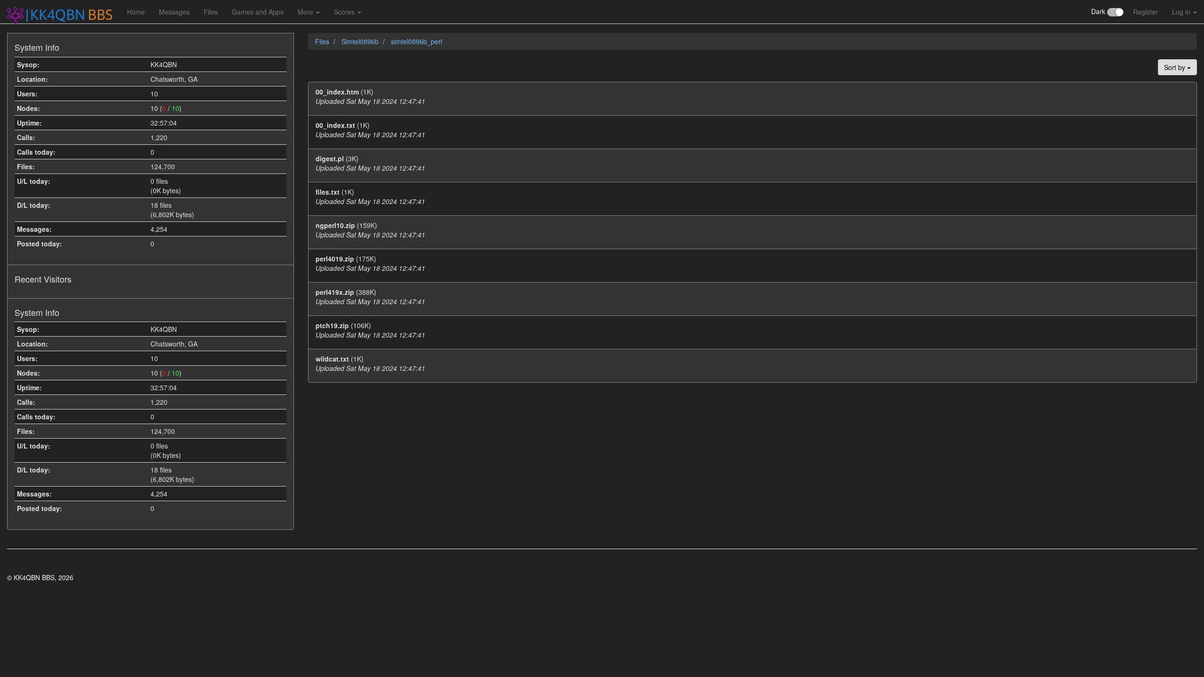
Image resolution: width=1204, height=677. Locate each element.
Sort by (1175, 67)
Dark (1099, 11)
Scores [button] (345, 11)
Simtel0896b (360, 41)
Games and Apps (258, 11)
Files (211, 11)
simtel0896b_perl (416, 41)
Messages (174, 11)
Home (136, 11)
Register (1145, 11)
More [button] (306, 11)
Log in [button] (1182, 11)
